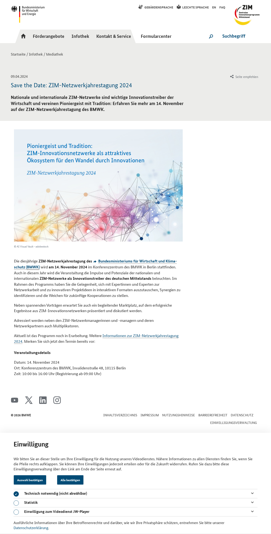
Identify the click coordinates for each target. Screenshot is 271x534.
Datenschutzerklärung (31, 527)
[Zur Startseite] (24, 36)
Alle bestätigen (70, 480)
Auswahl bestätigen (30, 480)
